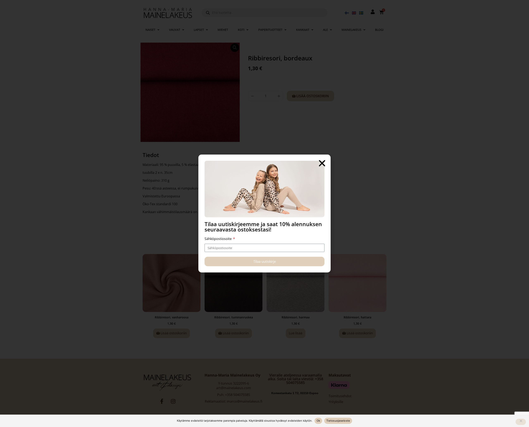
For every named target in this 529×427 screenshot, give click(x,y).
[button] (322, 163)
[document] (264, 213)
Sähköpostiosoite (218, 238)
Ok (318, 420)
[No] (521, 422)
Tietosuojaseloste (338, 420)
